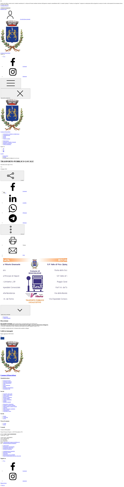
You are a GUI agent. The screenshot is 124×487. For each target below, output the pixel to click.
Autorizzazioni (6, 410)
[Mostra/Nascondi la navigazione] (11, 83)
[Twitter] (3, 150)
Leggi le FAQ (6, 445)
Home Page (5, 155)
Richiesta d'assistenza (7, 449)
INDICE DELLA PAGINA (5, 314)
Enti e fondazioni (6, 385)
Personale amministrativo (8, 387)
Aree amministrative (7, 383)
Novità (4, 157)
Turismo (4, 400)
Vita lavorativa (6, 396)
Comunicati (5, 417)
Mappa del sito (4, 483)
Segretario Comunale (7, 381)
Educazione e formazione (8, 404)
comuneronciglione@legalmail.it (9, 443)
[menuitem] (15, 191)
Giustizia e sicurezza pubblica (9, 405)
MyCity (3, 485)
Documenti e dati (6, 388)
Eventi (4, 424)
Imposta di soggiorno (7, 143)
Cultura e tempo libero (7, 395)
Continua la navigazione (5, 8)
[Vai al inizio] (1, 336)
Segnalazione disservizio (8, 447)
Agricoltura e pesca (7, 411)
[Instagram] (3, 151)
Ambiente (5, 407)
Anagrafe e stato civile (7, 393)
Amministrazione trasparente (9, 451)
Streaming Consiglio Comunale (9, 142)
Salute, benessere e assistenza (9, 408)
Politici (4, 386)
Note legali (5, 453)
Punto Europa (6, 140)
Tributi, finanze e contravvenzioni (10, 406)
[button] (11, 134)
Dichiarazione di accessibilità (9, 454)
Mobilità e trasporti (7, 402)
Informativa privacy (7, 452)
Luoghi (4, 423)
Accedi (2, 153)
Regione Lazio (4, 9)
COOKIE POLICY (5, 5)
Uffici (4, 384)
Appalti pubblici (6, 398)
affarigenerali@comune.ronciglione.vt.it (11, 442)
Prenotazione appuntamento (8, 446)
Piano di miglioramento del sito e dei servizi (12, 455)
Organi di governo (7, 380)
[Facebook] (3, 148)
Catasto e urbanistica (7, 399)
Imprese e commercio (7, 397)
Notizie (4, 416)
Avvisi (4, 418)
